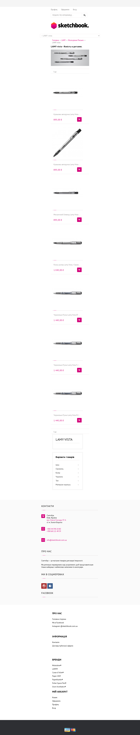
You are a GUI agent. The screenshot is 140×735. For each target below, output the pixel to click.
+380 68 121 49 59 (54, 531)
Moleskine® (56, 665)
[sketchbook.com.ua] (70, 23)
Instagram (44, 586)
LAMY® (55, 669)
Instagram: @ (57, 626)
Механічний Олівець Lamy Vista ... (67, 214)
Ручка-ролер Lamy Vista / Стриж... (67, 265)
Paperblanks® (57, 679)
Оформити (65, 9)
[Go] (84, 15)
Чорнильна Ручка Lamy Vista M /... (67, 415)
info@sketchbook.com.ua (57, 540)
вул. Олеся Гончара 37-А (56, 520)
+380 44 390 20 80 (54, 529)
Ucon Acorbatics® (59, 687)
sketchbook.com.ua (70, 626)
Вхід (75, 9)
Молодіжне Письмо (76, 40)
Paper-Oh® (56, 676)
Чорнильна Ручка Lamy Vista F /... (67, 365)
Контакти (55, 642)
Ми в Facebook (58, 623)
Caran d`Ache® (58, 672)
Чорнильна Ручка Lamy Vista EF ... (67, 315)
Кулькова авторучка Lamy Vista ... (67, 114)
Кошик (54, 697)
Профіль (54, 9)
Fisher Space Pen (58, 683)
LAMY (63, 40)
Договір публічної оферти (62, 646)
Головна (55, 40)
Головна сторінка (59, 619)
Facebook (50, 586)
